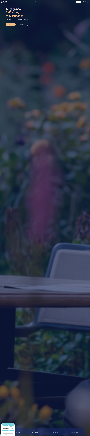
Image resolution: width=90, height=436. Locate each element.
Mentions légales (5, 434)
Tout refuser (8, 432)
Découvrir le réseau (21, 24)
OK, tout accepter (8, 430)
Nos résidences (10, 24)
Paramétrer (11, 434)
